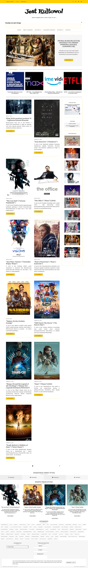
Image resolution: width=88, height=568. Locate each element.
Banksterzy (39, 524)
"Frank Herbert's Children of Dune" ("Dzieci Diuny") (17, 446)
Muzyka (7, 531)
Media (59, 529)
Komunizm (11, 529)
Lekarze (46, 529)
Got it (74, 562)
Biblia (44, 524)
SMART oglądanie (28, 29)
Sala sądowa (54, 534)
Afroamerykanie (4, 524)
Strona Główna (10, 1)
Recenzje (59, 29)
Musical (2, 531)
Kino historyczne (4, 529)
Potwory (2, 534)
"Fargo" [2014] (72, 144)
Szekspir (47, 536)
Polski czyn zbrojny (64, 531)
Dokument (75, 524)
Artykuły (37, 29)
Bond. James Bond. (53, 524)
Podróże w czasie (41, 531)
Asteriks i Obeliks (22, 524)
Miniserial (72, 529)
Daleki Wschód (68, 524)
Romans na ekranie (35, 534)
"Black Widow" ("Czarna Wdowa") (72, 169)
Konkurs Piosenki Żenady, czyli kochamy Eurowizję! (72, 193)
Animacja (16, 524)
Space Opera (11, 536)
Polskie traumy (73, 531)
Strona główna (72, 123)
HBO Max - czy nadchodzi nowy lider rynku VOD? (34, 92)
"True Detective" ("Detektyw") (46, 142)
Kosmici (16, 529)
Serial (72, 534)
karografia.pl (82, 566)
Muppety (85, 529)
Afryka (10, 524)
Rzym (50, 534)
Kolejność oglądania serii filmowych (72, 126)
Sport (16, 536)
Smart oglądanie (4, 536)
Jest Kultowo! (11, 566)
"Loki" (72, 244)
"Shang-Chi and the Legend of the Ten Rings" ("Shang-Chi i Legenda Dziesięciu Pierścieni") (18, 386)
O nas (17, 1)
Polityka (57, 531)
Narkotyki (13, 531)
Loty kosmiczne (53, 529)
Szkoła (52, 536)
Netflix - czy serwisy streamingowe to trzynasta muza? (72, 92)
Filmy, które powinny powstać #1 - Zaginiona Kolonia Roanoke (18, 119)
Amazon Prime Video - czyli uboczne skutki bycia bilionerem (53, 92)
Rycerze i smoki (44, 534)
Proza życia (17, 534)
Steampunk (21, 536)
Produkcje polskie (9, 534)
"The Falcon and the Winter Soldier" (72, 219)
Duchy (79, 524)
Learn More (69, 562)
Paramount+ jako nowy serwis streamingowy (15, 92)
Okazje (19, 29)
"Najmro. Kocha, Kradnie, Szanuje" (32, 507)
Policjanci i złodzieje (50, 531)
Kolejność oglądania (49, 29)
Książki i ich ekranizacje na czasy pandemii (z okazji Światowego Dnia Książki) (69, 43)
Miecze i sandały (65, 529)
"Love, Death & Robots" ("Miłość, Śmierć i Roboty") (72, 205)
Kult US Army (31, 529)
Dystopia (84, 524)
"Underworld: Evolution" (72, 182)
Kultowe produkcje (40, 529)
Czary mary (61, 524)
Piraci (35, 531)
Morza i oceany (78, 529)
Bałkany (33, 524)
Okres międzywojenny (27, 531)
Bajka (29, 524)
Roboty (28, 534)
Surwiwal (42, 536)
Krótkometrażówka (24, 529)
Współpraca (23, 1)
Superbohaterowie (35, 536)
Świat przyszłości (63, 536)
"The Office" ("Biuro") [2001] (45, 201)
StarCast (68, 29)
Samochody (61, 534)
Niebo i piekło (19, 531)
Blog (48, 524)
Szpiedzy (56, 536)
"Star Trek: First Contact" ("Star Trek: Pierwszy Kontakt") (72, 156)
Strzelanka (27, 536)
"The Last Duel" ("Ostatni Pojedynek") (10, 507)
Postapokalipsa (81, 531)
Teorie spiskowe (82, 536)
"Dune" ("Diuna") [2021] (43, 384)
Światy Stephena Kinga (72, 536)
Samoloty (67, 534)
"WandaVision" (72, 231)
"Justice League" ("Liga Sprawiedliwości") (72, 255)
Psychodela (23, 534)
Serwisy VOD (77, 534)
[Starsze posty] (59, 465)
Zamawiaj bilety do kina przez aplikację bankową (72, 105)
